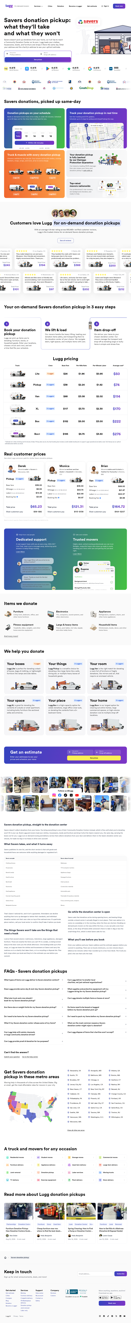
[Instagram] (54, 795)
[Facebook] (59, 795)
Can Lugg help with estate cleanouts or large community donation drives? (19, 1033)
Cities (50, 6)
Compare (9, 1298)
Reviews (53, 1293)
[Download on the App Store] (104, 1297)
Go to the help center (30, 1057)
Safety (38, 1301)
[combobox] (21, 53)
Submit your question (12, 1057)
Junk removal (25, 1308)
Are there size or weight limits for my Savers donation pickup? (30, 1007)
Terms (21, 1316)
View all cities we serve (76, 1130)
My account (39, 1296)
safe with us (87, 170)
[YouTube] (77, 795)
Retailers (60, 6)
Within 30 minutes (35, 143)
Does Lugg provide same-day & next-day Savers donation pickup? (31, 989)
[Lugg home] (9, 6)
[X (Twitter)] (71, 795)
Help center (39, 1293)
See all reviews (65, 240)
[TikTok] (65, 795)
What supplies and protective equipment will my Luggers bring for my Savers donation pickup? (88, 990)
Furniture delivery (26, 1296)
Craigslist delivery (26, 1298)
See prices (38, 59)
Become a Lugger (11, 1306)
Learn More (20, 552)
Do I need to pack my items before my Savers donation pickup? (94, 1016)
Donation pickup (26, 1305)
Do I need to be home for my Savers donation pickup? (26, 1016)
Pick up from (13, 52)
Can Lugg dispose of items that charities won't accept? (91, 1032)
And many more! (11, 636)
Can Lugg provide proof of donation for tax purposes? (26, 1041)
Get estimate (92, 6)
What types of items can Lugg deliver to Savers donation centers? (31, 980)
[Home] (5, 1257)
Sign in (106, 6)
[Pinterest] (112, 1316)
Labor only (24, 1310)
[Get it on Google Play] (115, 1297)
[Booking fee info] (17, 497)
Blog (7, 1301)
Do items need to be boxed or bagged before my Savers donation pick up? (83, 1008)
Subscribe (120, 1274)
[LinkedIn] (120, 1316)
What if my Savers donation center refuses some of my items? (30, 1023)
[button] (21, 259)
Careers (53, 1296)
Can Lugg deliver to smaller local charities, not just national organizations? (85, 981)
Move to (46, 52)
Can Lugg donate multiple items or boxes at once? (89, 998)
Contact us (39, 1298)
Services (37, 6)
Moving (23, 1293)
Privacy (16, 1316)
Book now (119, 6)
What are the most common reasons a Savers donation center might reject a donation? (86, 1024)
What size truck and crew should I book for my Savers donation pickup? (19, 999)
